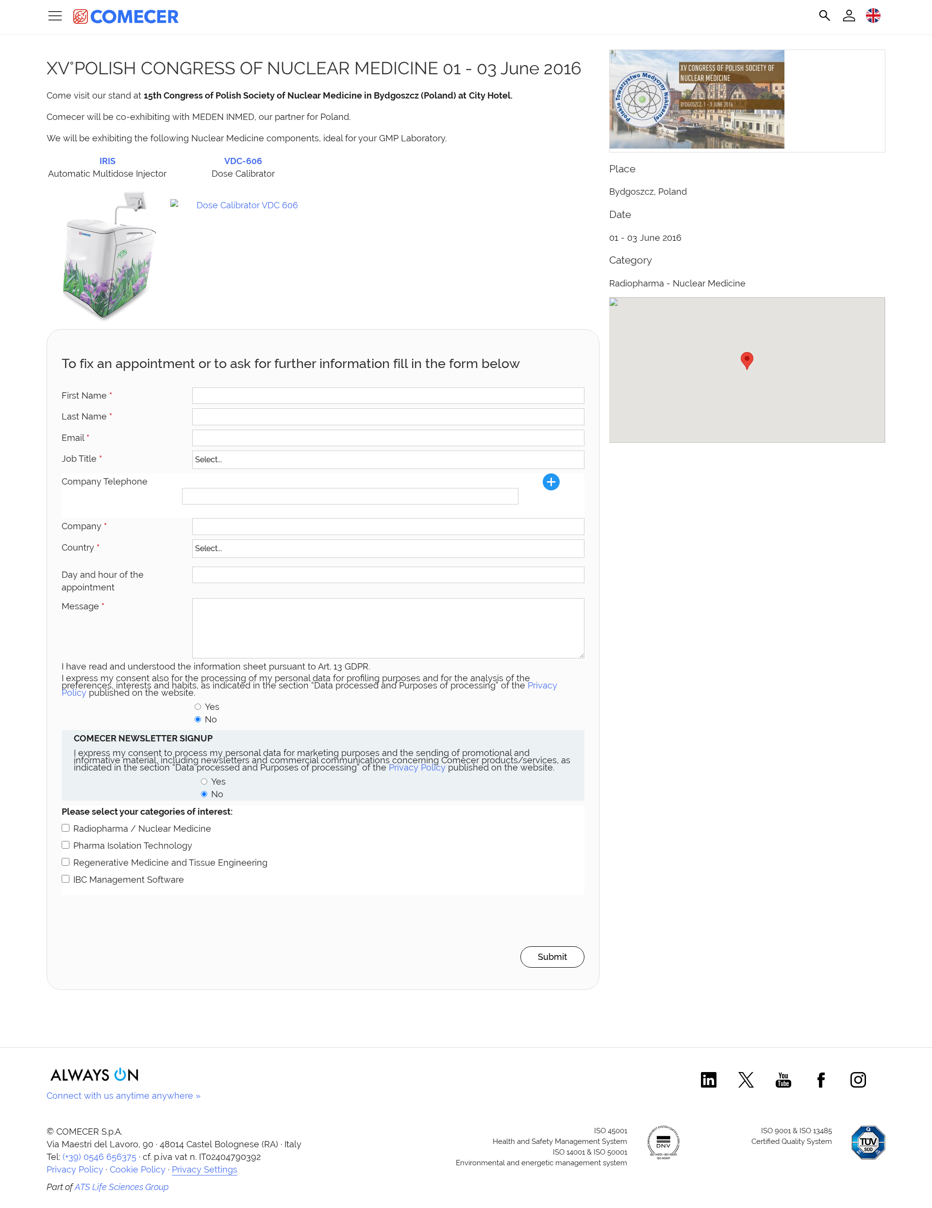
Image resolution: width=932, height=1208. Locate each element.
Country (81, 547)
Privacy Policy (417, 767)
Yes (212, 707)
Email (75, 438)
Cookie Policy (138, 1169)
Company (84, 526)
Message (83, 606)
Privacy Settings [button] (204, 1169)
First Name (87, 395)
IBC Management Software (128, 879)
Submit (552, 957)
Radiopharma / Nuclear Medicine (142, 828)
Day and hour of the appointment (103, 581)
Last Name (87, 416)
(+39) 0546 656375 (99, 1157)
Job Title (82, 458)
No (211, 719)
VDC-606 (243, 161)
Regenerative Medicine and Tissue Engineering (170, 862)
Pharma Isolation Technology (132, 845)
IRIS (108, 161)
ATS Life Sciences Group (122, 1187)
